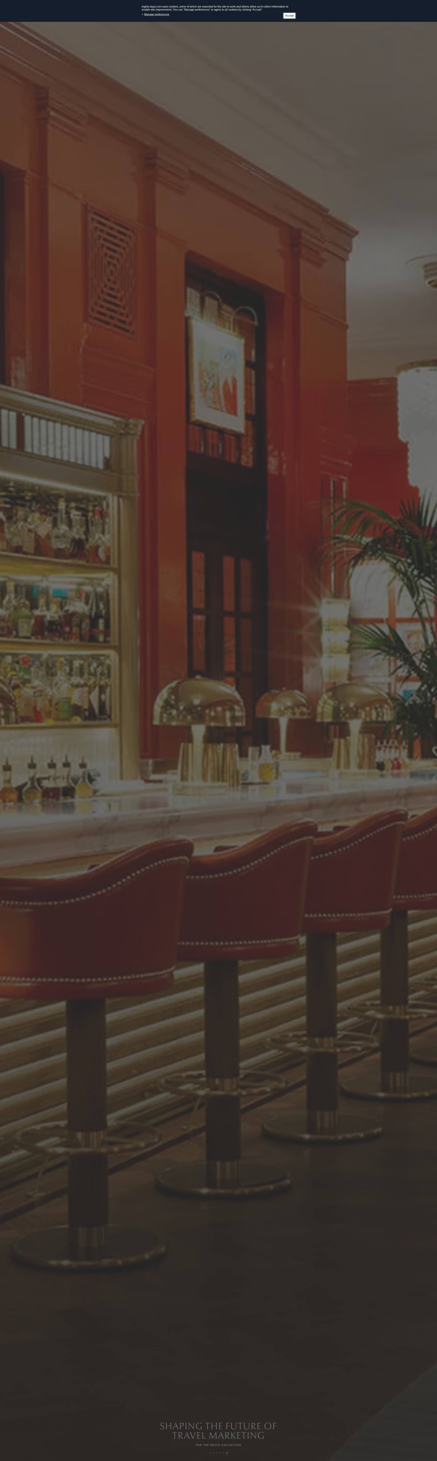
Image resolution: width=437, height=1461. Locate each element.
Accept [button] (289, 15)
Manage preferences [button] (156, 14)
